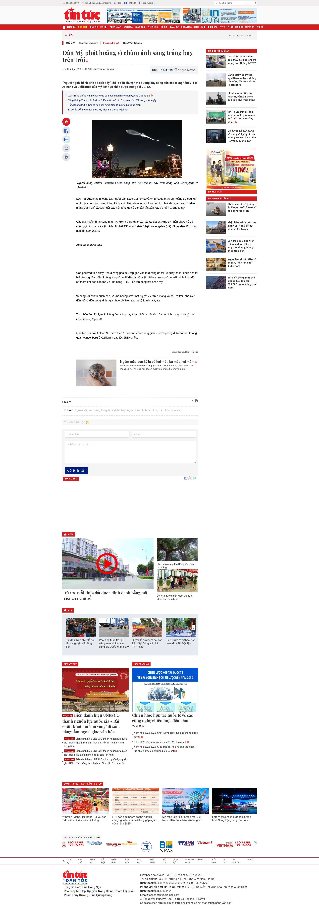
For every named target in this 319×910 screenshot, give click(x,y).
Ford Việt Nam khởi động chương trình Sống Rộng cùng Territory (231, 818)
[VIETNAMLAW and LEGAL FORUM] (104, 845)
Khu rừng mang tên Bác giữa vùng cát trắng (175, 566)
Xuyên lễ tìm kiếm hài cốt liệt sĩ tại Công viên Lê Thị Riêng (147, 643)
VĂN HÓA (128, 27)
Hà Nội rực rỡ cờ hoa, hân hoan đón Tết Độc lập (180, 641)
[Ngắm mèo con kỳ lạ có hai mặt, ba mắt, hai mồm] (96, 373)
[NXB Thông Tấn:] (138, 846)
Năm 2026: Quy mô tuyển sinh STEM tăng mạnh (160, 742)
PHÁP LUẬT (115, 27)
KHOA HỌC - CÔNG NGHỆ (193, 27)
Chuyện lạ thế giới (111, 43)
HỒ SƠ (163, 27)
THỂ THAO (152, 27)
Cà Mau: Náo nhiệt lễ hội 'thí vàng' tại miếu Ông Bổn (80, 643)
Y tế (222, 27)
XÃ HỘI (103, 27)
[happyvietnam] (119, 843)
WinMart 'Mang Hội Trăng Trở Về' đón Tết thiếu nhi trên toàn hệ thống (84, 818)
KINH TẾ (94, 27)
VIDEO (260, 27)
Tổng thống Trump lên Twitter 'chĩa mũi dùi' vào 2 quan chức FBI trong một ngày (112, 100)
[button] (193, 627)
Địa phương (236, 861)
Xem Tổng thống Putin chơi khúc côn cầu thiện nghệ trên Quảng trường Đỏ (109, 95)
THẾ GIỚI (82, 27)
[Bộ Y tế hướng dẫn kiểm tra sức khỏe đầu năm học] (177, 580)
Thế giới (70, 43)
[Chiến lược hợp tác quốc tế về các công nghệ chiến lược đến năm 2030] (165, 690)
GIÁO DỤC (140, 27)
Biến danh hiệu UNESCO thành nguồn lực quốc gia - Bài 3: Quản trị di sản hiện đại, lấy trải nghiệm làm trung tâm (95, 742)
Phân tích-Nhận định (88, 43)
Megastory (67, 716)
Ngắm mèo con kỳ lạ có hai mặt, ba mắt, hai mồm (157, 362)
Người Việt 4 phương (132, 43)
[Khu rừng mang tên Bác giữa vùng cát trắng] (177, 549)
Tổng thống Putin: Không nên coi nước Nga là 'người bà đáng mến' (104, 104)
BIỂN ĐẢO (213, 27)
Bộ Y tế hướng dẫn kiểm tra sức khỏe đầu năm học (174, 597)
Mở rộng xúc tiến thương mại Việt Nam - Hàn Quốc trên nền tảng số (181, 818)
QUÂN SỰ (173, 27)
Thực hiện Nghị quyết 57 (241, 27)
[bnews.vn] (157, 846)
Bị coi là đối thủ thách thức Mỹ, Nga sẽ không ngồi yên (98, 109)
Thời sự (71, 27)
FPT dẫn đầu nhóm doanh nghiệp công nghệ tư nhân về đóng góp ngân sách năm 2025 (134, 820)
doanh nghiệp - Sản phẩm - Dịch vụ (83, 784)
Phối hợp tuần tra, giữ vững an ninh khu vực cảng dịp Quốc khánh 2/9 (114, 643)
